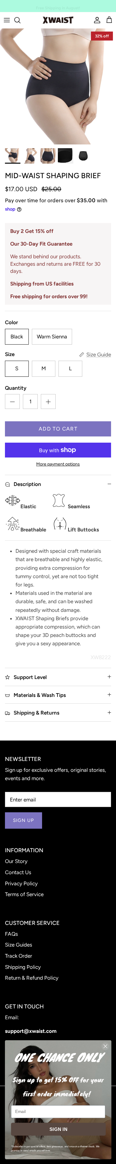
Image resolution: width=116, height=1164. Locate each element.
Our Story (16, 861)
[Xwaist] (58, 20)
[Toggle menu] (7, 20)
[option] (58, 86)
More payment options (58, 464)
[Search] (20, 20)
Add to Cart (58, 429)
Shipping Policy (23, 967)
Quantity (15, 388)
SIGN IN (58, 1129)
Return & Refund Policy (31, 978)
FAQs (11, 934)
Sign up (23, 820)
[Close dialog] (105, 1046)
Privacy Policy (21, 883)
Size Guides (18, 945)
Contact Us (18, 872)
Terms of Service (24, 894)
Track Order (18, 956)
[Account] (95, 20)
